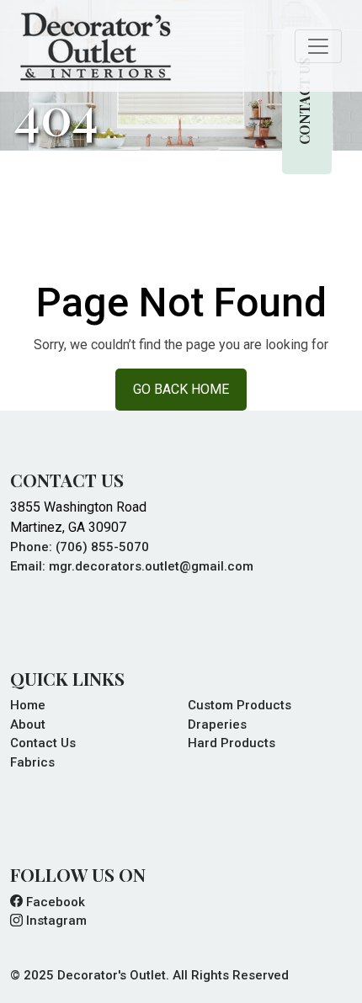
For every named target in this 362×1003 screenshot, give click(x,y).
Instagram (55, 920)
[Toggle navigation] (318, 46)
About (27, 724)
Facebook (54, 902)
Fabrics (32, 762)
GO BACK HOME (181, 389)
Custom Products (239, 705)
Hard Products (231, 743)
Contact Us (304, 100)
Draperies (217, 724)
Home (27, 705)
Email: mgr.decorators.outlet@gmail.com (131, 566)
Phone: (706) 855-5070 (79, 547)
